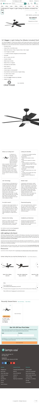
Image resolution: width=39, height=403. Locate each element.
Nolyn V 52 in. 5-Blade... (7, 274)
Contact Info (4, 358)
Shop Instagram (29, 369)
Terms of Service (4, 384)
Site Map (27, 380)
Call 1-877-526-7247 (17, 373)
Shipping (2, 376)
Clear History (27, 301)
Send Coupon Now (19, 342)
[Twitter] (6, 363)
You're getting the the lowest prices (10, 286)
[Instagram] (8, 363)
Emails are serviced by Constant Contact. (11, 339)
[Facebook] (3, 363)
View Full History (21, 301)
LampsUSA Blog (29, 376)
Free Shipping (32, 19)
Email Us (15, 371)
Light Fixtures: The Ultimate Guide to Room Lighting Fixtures (27, 250)
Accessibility (28, 382)
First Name (20, 333)
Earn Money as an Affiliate (31, 378)
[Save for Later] (36, 12)
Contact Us (15, 375)
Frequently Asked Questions (18, 369)
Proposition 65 (15, 228)
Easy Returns (3, 378)
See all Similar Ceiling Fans (32, 256)
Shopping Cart (3, 369)
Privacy (2, 382)
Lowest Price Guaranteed (30, 371)
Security (2, 380)
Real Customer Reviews (30, 373)
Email (3, 333)
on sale (13, 288)
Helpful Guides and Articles (31, 375)
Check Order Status (4, 373)
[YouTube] (14, 363)
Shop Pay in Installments (18, 378)
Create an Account (4, 375)
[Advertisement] (19, 392)
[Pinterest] (11, 363)
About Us (15, 376)
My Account (3, 371)
